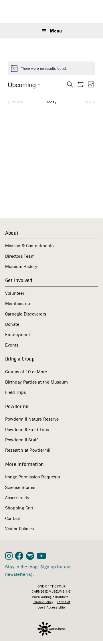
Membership (17, 303)
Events (11, 345)
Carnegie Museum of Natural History (52, 12)
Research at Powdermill (28, 450)
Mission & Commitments (29, 245)
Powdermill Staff (21, 440)
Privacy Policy (43, 602)
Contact (12, 518)
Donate (12, 324)
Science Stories (20, 487)
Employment (17, 334)
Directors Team (20, 256)
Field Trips (15, 392)
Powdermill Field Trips (27, 429)
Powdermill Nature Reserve (32, 419)
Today (51, 102)
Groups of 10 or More (26, 371)
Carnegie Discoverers (25, 314)
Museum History (21, 266)
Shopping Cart (19, 508)
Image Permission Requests (32, 477)
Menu (56, 31)
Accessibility (17, 497)
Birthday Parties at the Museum (36, 382)
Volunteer (14, 293)
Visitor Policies (19, 528)
